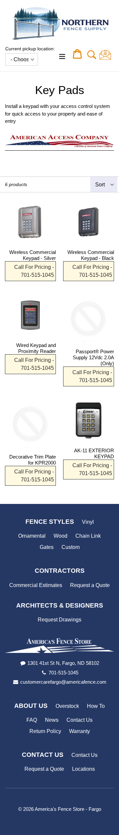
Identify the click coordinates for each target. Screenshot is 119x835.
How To (96, 706)
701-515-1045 (63, 672)
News (52, 720)
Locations (83, 769)
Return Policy (45, 731)
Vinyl (88, 522)
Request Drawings (59, 619)
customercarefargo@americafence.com (63, 682)
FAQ (31, 720)
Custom (70, 547)
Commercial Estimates (35, 585)
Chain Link (88, 536)
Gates (47, 547)
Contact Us (79, 720)
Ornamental (32, 536)
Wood (60, 536)
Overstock (67, 706)
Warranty (79, 731)
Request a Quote (90, 585)
